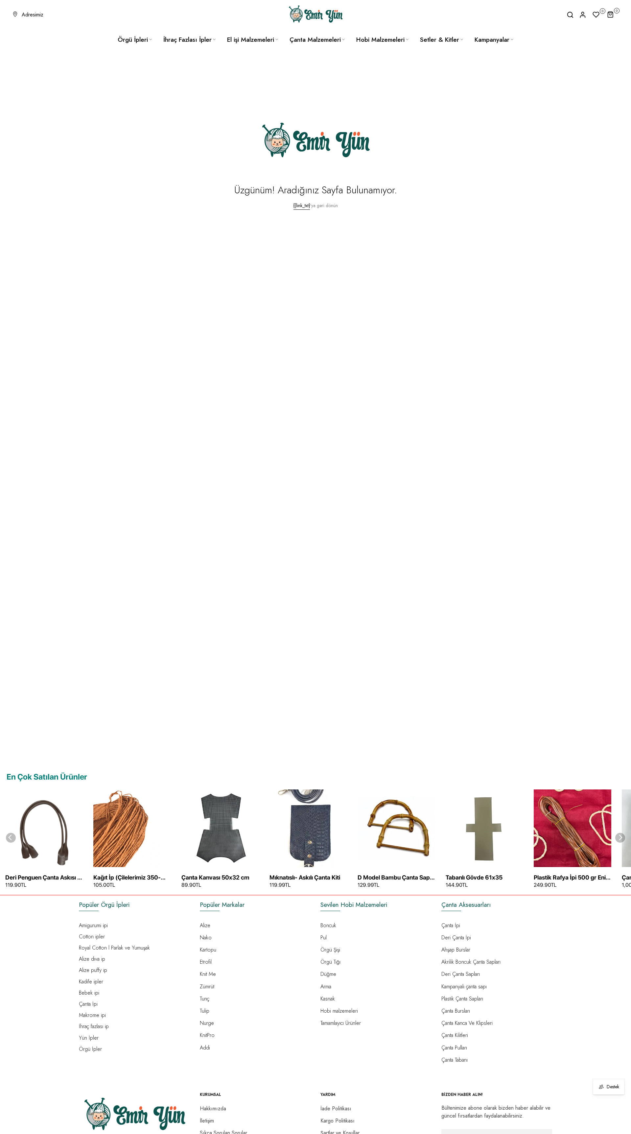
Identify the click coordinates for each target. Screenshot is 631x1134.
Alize (205, 925)
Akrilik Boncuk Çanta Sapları (471, 962)
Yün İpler (89, 1038)
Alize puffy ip (93, 970)
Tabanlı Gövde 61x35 (474, 877)
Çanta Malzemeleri (315, 39)
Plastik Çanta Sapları (462, 998)
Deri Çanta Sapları (460, 974)
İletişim (207, 1120)
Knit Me (208, 974)
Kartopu (208, 949)
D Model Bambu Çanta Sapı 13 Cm (394, 878)
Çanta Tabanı (454, 1060)
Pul (323, 937)
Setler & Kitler (439, 39)
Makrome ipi (92, 1015)
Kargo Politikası (337, 1120)
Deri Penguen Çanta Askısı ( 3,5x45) (42, 878)
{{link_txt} (301, 205)
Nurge (207, 1023)
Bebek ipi (89, 993)
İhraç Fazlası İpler (187, 39)
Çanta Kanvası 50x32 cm (215, 877)
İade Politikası (335, 1108)
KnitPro (207, 1035)
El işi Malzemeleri (250, 39)
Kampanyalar (492, 39)
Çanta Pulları (454, 1047)
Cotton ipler (92, 936)
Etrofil (206, 962)
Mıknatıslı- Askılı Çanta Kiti (304, 877)
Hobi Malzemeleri (380, 39)
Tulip (204, 1011)
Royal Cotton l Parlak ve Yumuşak (114, 948)
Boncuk (328, 925)
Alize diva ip (92, 959)
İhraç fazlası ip (94, 1026)
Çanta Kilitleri (454, 1035)
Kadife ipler (91, 981)
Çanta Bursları (455, 1011)
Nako (206, 937)
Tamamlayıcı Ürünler (340, 1023)
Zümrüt (207, 986)
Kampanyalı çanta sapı (464, 986)
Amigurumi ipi (93, 925)
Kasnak (327, 998)
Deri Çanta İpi (456, 937)
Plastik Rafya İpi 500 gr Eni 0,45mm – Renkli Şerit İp (570, 878)
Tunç (204, 998)
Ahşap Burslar (455, 949)
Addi (205, 1047)
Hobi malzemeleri (339, 1011)
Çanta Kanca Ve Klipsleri (467, 1023)
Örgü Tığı (330, 962)
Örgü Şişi (330, 949)
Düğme (328, 974)
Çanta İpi (88, 1004)
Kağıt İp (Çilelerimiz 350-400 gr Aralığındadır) (127, 878)
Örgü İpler (90, 1049)
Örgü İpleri (133, 39)
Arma (325, 986)
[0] (596, 14)
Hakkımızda (213, 1108)
